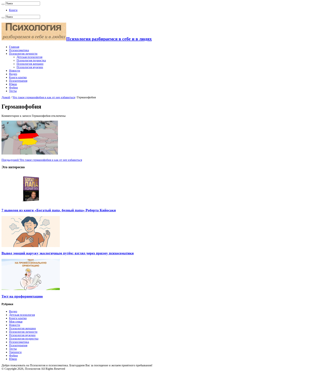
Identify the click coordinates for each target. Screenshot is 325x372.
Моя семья (15, 321)
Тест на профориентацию (22, 296)
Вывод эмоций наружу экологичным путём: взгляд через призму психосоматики (68, 253)
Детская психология (29, 57)
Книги (13, 10)
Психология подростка (31, 60)
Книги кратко (18, 77)
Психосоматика (19, 50)
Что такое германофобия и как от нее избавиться (43, 97)
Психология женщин (30, 63)
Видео (13, 74)
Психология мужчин (30, 67)
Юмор (13, 84)
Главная (14, 46)
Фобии (13, 87)
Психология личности (23, 53)
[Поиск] (3, 4)
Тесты (13, 91)
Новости (14, 70)
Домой (6, 97)
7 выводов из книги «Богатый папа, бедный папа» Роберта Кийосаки (59, 210)
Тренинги (15, 352)
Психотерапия (18, 80)
